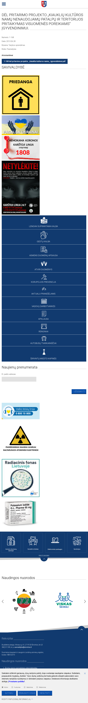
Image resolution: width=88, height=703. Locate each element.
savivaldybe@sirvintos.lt (23, 647)
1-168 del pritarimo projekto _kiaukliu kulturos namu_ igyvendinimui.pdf (35, 61)
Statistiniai (29, 687)
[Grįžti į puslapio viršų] (81, 629)
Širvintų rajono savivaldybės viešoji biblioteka (21, 668)
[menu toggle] (3, 3)
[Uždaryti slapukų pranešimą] (85, 673)
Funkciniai (17, 687)
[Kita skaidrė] (84, 601)
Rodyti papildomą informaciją (16, 699)
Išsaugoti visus (27, 693)
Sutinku (9, 693)
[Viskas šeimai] (64, 600)
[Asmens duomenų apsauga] (11, 543)
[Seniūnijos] (77, 543)
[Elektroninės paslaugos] (55, 543)
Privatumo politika (16, 681)
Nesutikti (45, 693)
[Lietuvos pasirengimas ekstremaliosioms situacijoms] (24, 601)
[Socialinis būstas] (33, 543)
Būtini (6, 687)
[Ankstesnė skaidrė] (2, 601)
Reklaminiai (42, 687)
